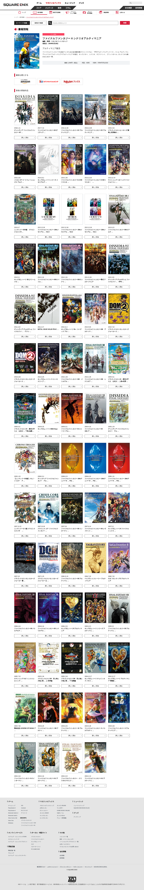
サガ (32, 844)
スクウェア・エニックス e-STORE (17, 836)
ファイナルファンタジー (37, 839)
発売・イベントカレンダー (67, 839)
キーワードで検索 (21, 23)
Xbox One (11, 820)
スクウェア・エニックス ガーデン (17, 855)
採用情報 (62, 858)
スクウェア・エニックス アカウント (17, 841)
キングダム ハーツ (36, 841)
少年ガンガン (43, 808)
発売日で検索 (39, 23)
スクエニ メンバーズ (13, 839)
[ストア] (39, 8)
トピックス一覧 (64, 836)
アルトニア (11, 853)
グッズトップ (77, 817)
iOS (22, 805)
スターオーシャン (36, 846)
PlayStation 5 (12, 808)
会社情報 (62, 855)
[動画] (59, 8)
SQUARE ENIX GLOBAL (100, 866)
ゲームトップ (11, 805)
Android (23, 808)
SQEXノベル (60, 813)
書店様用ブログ (41, 866)
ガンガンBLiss (61, 815)
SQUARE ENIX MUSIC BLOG (82, 808)
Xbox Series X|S (12, 818)
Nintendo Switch (12, 815)
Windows (10, 823)
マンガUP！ (60, 808)
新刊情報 (22, 17)
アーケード (24, 813)
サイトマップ (88, 866)
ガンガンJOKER (44, 813)
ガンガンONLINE (61, 805)
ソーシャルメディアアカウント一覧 (69, 841)
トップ (16, 17)
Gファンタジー (44, 810)
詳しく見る (25, 137)
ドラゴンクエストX (26, 820)
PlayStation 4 (12, 810)
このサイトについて (52, 866)
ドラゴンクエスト (36, 836)
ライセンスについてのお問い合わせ (69, 846)
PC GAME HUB (35, 849)
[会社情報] (128, 8)
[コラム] (68, 8)
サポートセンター (78, 866)
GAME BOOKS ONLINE (63, 810)
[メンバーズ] (49, 8)
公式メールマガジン (65, 844)
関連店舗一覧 (11, 850)
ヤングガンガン (44, 815)
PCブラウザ (24, 810)
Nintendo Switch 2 (13, 813)
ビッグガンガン (44, 818)
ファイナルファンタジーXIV (28, 823)
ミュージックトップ (79, 805)
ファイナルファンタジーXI (28, 825)
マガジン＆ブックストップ (47, 805)
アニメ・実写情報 (61, 818)
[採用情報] (139, 8)
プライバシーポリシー (65, 866)
